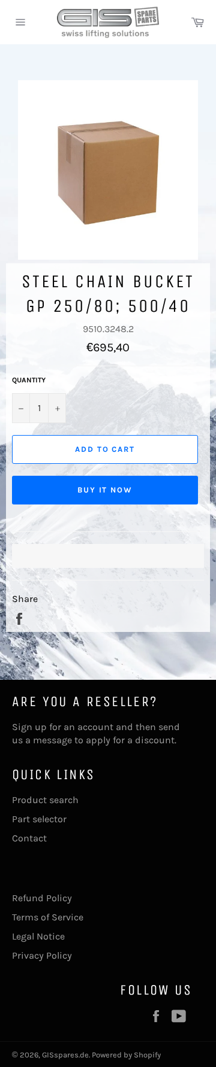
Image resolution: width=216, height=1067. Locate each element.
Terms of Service (47, 917)
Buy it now (105, 489)
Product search (45, 799)
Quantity (29, 380)
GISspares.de (65, 1054)
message (52, 740)
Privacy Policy (42, 955)
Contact (29, 838)
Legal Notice (38, 936)
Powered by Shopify (126, 1054)
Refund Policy (42, 898)
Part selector (39, 819)
